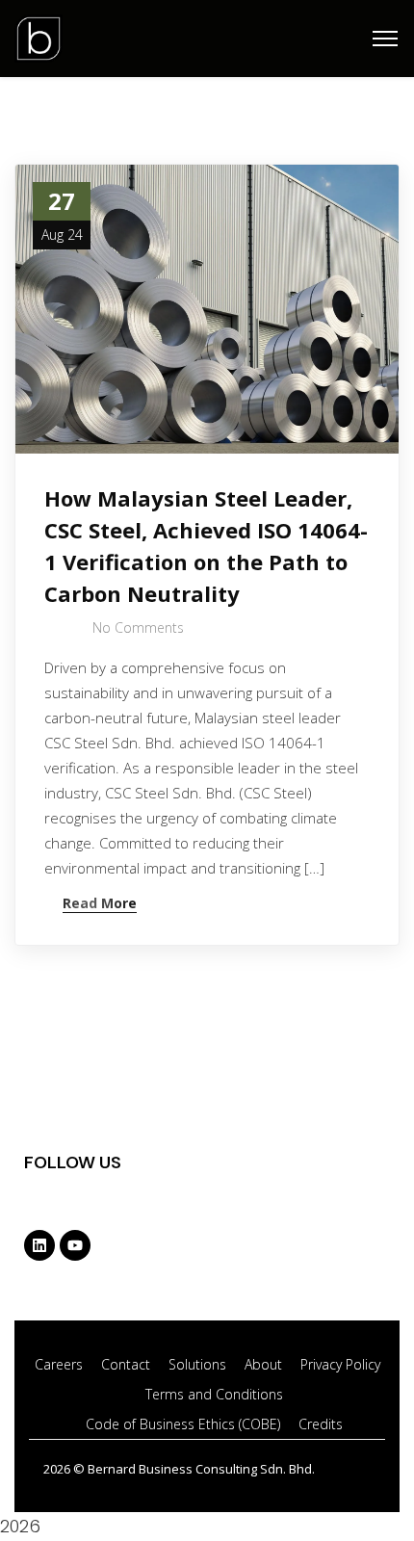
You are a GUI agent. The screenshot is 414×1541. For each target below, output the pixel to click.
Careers (59, 1364)
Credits (320, 1424)
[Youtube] (75, 1245)
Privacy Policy (340, 1364)
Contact (125, 1364)
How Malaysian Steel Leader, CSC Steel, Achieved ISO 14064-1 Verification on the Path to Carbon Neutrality (206, 545)
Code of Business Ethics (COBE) (183, 1424)
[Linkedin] (39, 1245)
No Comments (138, 627)
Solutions (197, 1364)
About (263, 1364)
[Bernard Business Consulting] (38, 36)
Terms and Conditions (214, 1394)
